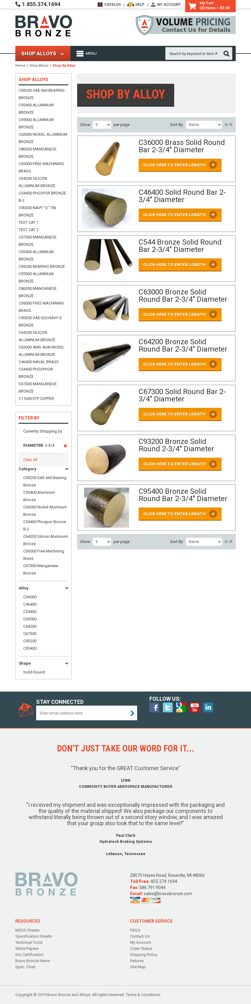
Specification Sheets (33, 936)
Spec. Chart (25, 967)
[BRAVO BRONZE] (43, 25)
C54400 (29, 611)
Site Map (138, 967)
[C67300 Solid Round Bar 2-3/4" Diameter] (107, 408)
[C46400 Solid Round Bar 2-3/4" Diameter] (107, 209)
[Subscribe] (132, 713)
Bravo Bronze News (32, 960)
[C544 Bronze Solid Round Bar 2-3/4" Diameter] (107, 258)
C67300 (29, 633)
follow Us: (165, 699)
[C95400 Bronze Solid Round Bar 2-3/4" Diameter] (107, 508)
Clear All (30, 459)
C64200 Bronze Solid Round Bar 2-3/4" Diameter (183, 345)
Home (20, 66)
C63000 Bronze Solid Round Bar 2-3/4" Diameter (183, 296)
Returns (137, 960)
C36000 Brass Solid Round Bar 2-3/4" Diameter (182, 146)
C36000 (29, 597)
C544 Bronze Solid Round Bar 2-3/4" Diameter (180, 246)
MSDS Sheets (27, 930)
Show (85, 124)
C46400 (29, 604)
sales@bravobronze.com (168, 893)
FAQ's (135, 930)
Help (140, 4)
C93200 (29, 641)
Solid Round (34, 672)
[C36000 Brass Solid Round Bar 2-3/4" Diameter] (107, 159)
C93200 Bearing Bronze (42, 266)
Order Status (141, 948)
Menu (91, 53)
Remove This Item (65, 447)
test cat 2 (29, 229)
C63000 (29, 619)
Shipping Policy (143, 954)
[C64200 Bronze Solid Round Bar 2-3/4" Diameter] (107, 358)
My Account (169, 4)
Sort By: (177, 124)
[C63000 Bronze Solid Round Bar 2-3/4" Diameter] (107, 308)
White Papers (27, 948)
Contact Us (140, 936)
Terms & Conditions (143, 994)
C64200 (29, 626)
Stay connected (60, 702)
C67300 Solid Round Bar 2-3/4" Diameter (182, 395)
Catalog (112, 4)
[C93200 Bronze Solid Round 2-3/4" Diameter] (107, 458)
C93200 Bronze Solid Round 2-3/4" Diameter (176, 445)
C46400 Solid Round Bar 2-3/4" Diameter (182, 196)
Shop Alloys (38, 66)
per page (121, 124)
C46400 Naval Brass (39, 362)
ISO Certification (29, 954)
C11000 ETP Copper (36, 398)
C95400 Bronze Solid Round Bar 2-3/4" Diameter (183, 495)
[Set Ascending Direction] (225, 124)
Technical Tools (29, 942)
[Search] (226, 54)
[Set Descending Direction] (230, 124)
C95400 (29, 648)
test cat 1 (29, 222)
